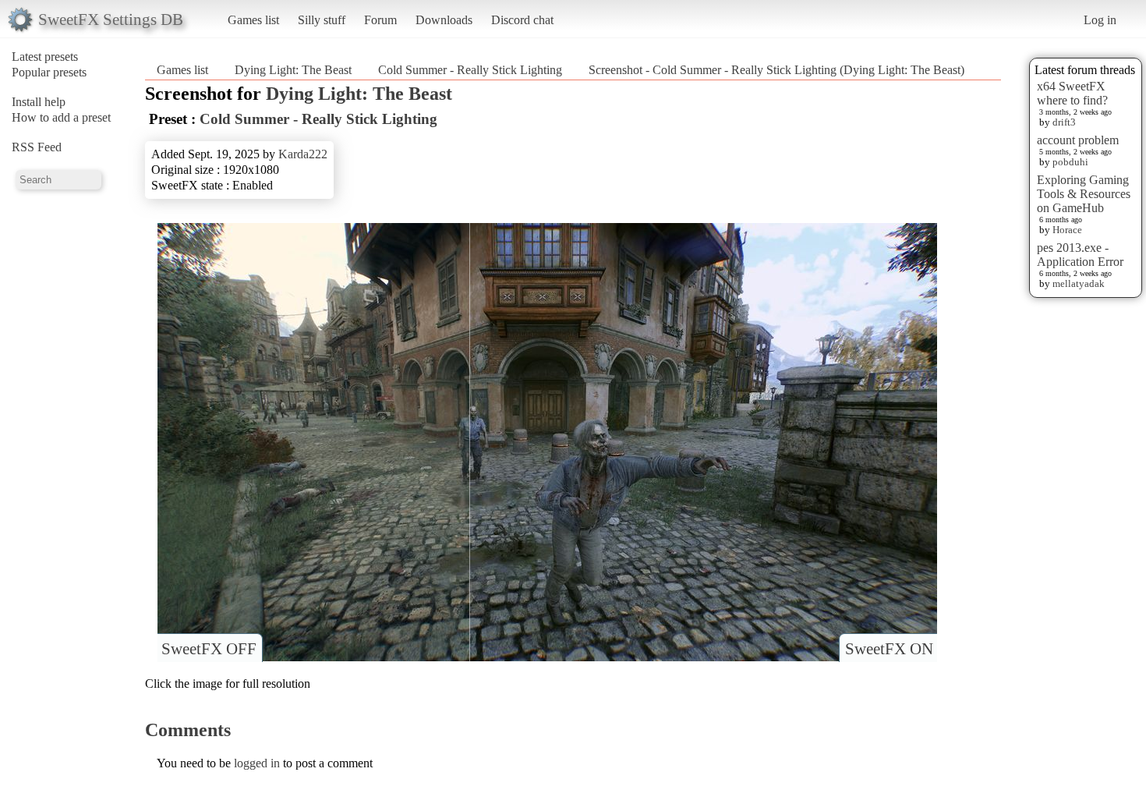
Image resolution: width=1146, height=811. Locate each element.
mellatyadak (1078, 283)
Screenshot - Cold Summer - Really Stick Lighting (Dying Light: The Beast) (776, 69)
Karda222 (302, 154)
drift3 (1064, 122)
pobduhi (1070, 162)
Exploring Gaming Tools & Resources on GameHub (1083, 193)
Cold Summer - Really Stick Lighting (470, 69)
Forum (380, 20)
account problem (1078, 140)
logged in (257, 763)
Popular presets (49, 72)
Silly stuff (321, 20)
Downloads (444, 20)
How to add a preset (61, 117)
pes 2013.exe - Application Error (1080, 254)
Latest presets (45, 56)
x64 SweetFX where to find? (1072, 93)
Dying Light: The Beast (293, 69)
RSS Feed (37, 147)
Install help (38, 101)
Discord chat (522, 20)
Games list (253, 20)
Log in (1100, 20)
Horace (1067, 230)
